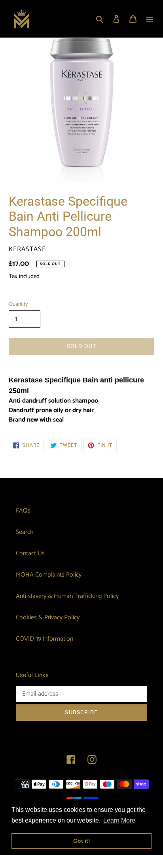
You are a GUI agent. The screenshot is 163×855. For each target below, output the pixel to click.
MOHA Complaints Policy (49, 574)
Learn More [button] (119, 820)
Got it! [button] (81, 841)
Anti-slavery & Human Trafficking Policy (67, 596)
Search (25, 532)
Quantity (18, 304)
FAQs (23, 510)
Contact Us (30, 553)
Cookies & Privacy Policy (48, 617)
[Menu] (149, 19)
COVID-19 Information (44, 639)
